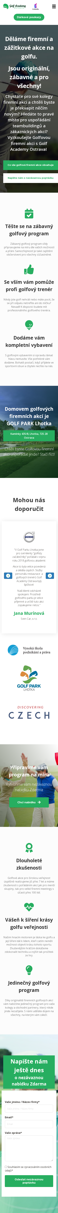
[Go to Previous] (8, 576)
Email (8, 1117)
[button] (29, 17)
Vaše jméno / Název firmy (21, 1102)
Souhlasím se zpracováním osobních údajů (28, 1168)
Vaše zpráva (12, 1133)
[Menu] (54, 6)
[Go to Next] (50, 576)
